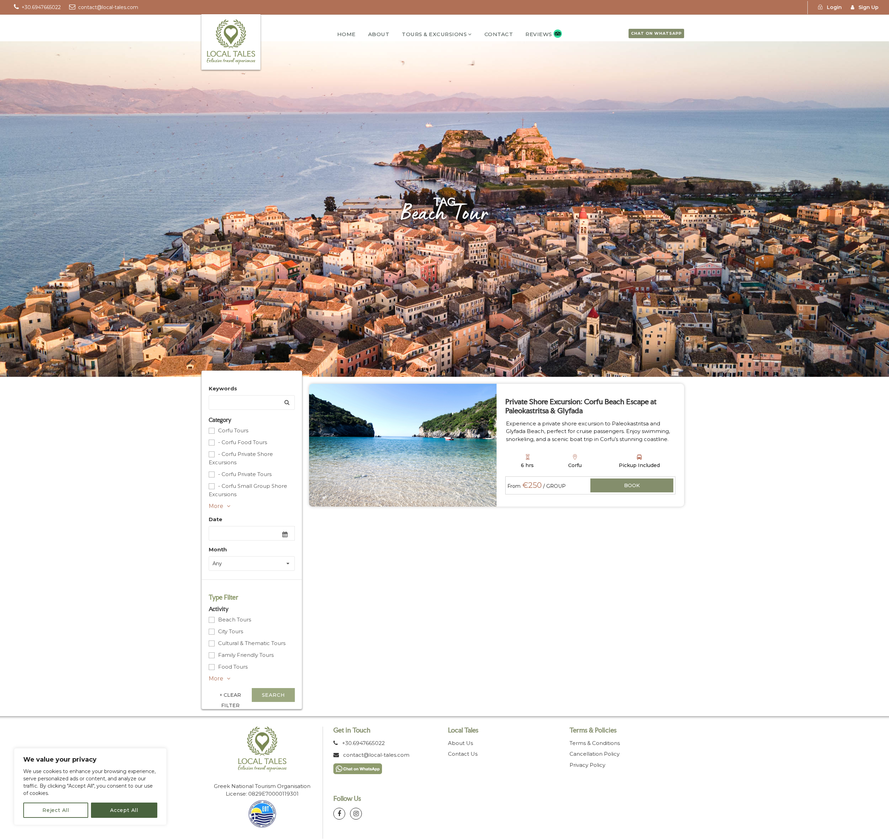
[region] (90, 786)
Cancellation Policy (595, 754)
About (379, 34)
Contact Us (462, 754)
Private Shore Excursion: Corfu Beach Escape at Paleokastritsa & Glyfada (581, 406)
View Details (632, 486)
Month (218, 549)
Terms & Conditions (595, 743)
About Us (460, 743)
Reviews (538, 34)
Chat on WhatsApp (656, 33)
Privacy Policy (587, 765)
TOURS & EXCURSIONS (434, 34)
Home (346, 34)
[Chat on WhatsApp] (357, 768)
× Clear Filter (230, 697)
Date (215, 519)
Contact (498, 34)
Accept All (124, 810)
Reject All (55, 810)
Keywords (223, 388)
